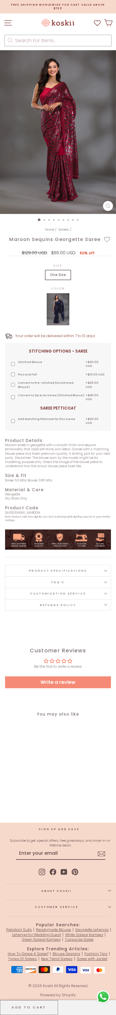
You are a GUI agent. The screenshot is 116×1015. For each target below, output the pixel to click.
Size (58, 265)
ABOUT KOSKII (56, 891)
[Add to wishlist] (107, 239)
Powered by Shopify (58, 994)
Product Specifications (58, 570)
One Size (58, 274)
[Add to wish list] (97, 22)
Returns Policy (58, 605)
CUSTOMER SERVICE (56, 907)
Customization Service (58, 593)
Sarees (63, 229)
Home (49, 229)
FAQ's (57, 582)
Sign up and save (59, 829)
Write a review (58, 682)
